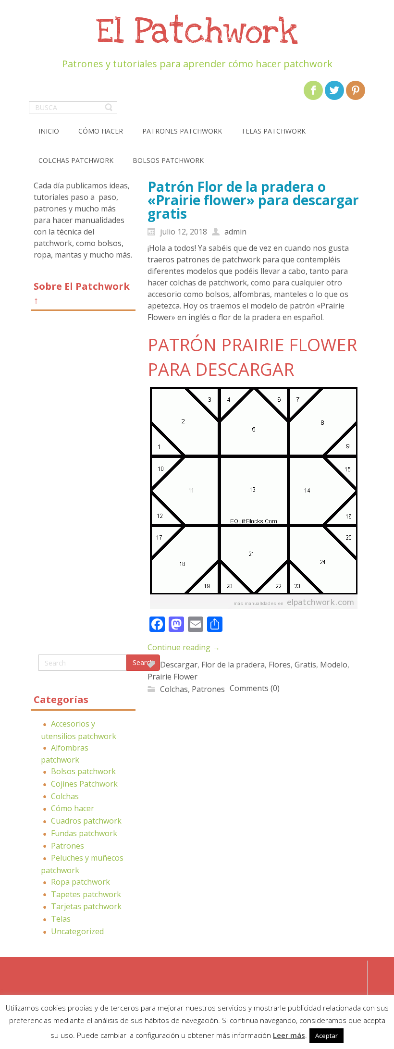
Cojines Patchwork (84, 783)
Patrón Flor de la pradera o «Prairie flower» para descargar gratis (253, 199)
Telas (61, 918)
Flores (280, 664)
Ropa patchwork (80, 881)
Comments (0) (255, 688)
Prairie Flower (172, 676)
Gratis (305, 664)
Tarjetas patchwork (86, 906)
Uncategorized (77, 931)
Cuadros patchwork (86, 820)
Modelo (333, 664)
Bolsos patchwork (83, 771)
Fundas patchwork (84, 833)
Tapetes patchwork (86, 894)
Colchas (65, 796)
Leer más (289, 1035)
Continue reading (184, 647)
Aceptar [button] (326, 1035)
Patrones (67, 845)
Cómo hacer (72, 808)
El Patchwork (197, 32)
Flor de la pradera (233, 664)
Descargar (178, 664)
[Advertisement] (83, 486)
